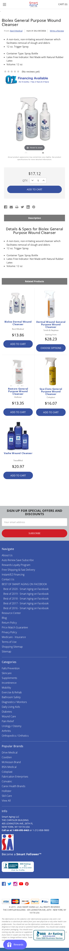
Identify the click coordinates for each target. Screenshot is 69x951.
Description (34, 218)
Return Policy (9, 622)
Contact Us (8, 579)
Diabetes (7, 711)
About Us (7, 555)
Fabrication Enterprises (15, 776)
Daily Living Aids (11, 707)
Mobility (6, 687)
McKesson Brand (11, 762)
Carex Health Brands (13, 786)
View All (6, 800)
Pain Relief (8, 721)
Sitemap (6, 651)
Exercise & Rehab (12, 692)
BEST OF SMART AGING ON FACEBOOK (24, 584)
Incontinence (9, 683)
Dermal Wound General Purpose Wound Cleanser (51, 324)
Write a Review (57, 30)
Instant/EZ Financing (13, 574)
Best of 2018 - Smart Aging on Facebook (26, 598)
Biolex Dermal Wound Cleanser (18, 323)
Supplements (9, 678)
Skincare (7, 673)
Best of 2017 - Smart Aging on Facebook (26, 603)
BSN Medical (9, 767)
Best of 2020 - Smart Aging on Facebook (26, 589)
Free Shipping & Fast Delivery (18, 569)
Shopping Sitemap (12, 646)
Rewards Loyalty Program (16, 565)
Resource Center (11, 613)
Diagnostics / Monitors (14, 702)
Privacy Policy (9, 632)
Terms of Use (9, 642)
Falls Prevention (11, 668)
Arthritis (6, 731)
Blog (4, 618)
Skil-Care (7, 796)
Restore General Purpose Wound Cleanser (18, 391)
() (62, 4)
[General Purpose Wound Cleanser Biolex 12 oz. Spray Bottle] (26, 153)
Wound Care (9, 716)
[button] (34, 892)
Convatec (7, 781)
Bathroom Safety (11, 697)
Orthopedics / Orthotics (15, 735)
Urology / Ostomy (11, 726)
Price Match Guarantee (15, 627)
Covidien (7, 757)
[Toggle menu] (4, 4)
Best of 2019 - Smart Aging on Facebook (26, 594)
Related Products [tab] (34, 281)
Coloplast (7, 771)
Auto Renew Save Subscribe (18, 560)
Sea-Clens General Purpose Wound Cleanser (51, 391)
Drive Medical (9, 752)
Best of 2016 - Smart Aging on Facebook (26, 608)
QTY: (25, 180)
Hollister (6, 791)
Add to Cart (18, 344)
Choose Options (51, 348)
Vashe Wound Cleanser (18, 453)
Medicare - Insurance (14, 637)
